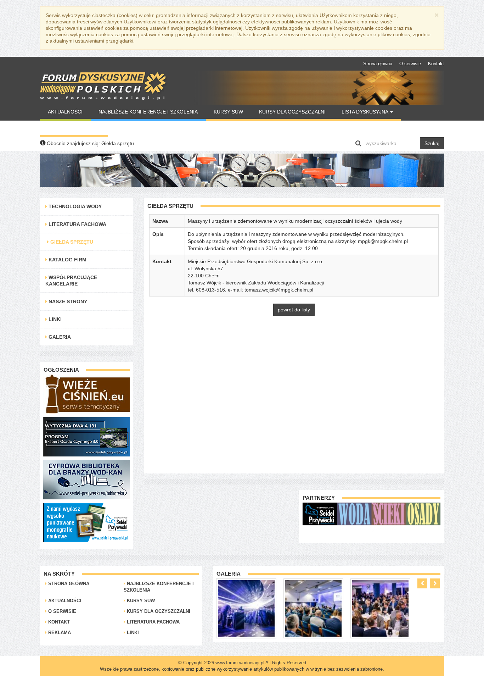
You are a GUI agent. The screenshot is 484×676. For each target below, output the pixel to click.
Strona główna (377, 63)
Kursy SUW (228, 112)
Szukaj (431, 143)
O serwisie (410, 63)
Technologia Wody (74, 206)
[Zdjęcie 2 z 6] (246, 608)
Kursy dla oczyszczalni (292, 112)
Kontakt (436, 63)
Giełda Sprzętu (71, 242)
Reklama (59, 632)
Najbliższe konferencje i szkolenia (148, 112)
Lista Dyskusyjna (365, 112)
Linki (54, 319)
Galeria (59, 337)
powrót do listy (294, 309)
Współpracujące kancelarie (71, 281)
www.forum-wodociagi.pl (239, 662)
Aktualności (65, 112)
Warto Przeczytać (74, 128)
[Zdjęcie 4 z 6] (380, 608)
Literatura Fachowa (76, 224)
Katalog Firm (66, 259)
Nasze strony (67, 301)
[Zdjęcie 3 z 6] (313, 608)
